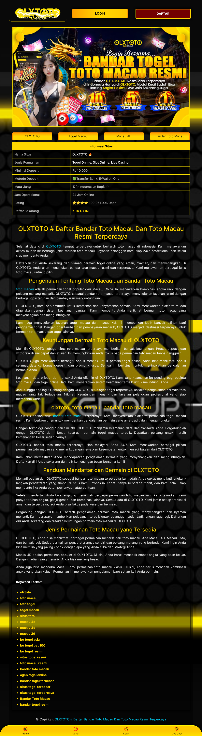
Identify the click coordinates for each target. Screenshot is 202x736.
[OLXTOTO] (37, 13)
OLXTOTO (53, 246)
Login (126, 733)
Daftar (75, 733)
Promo (25, 733)
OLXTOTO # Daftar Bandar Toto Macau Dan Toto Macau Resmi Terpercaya (110, 719)
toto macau (25, 289)
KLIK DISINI (80, 211)
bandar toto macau (68, 416)
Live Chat (176, 733)
